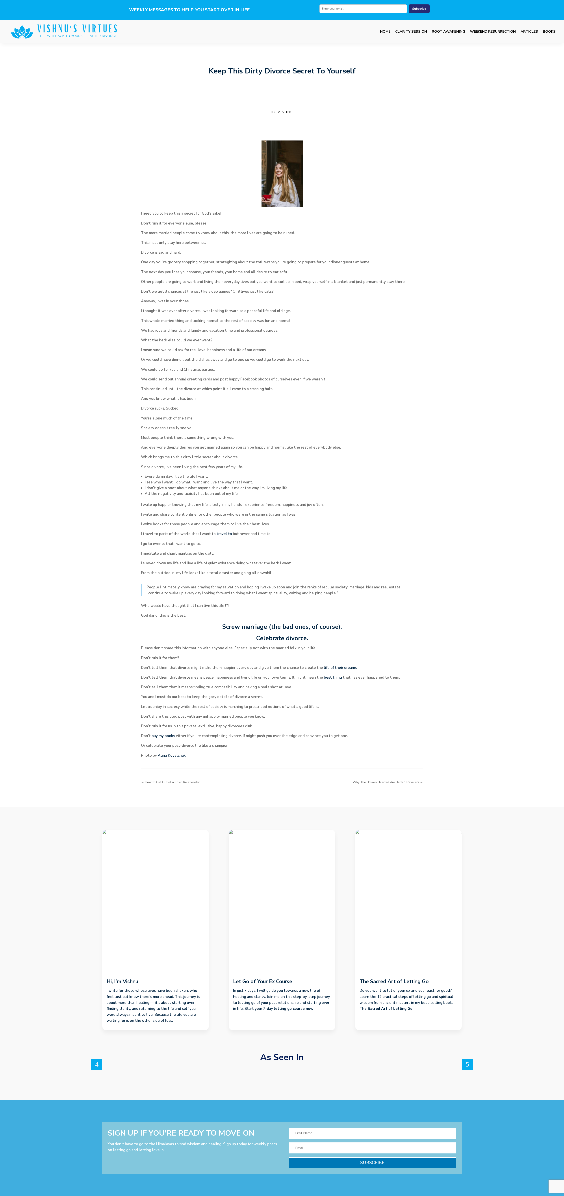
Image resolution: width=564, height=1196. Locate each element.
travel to (224, 533)
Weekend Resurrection (493, 31)
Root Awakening (448, 31)
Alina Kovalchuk (172, 755)
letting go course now (294, 1008)
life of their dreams (340, 667)
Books (549, 31)
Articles (529, 31)
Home (385, 31)
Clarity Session (411, 31)
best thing (333, 677)
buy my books (163, 735)
